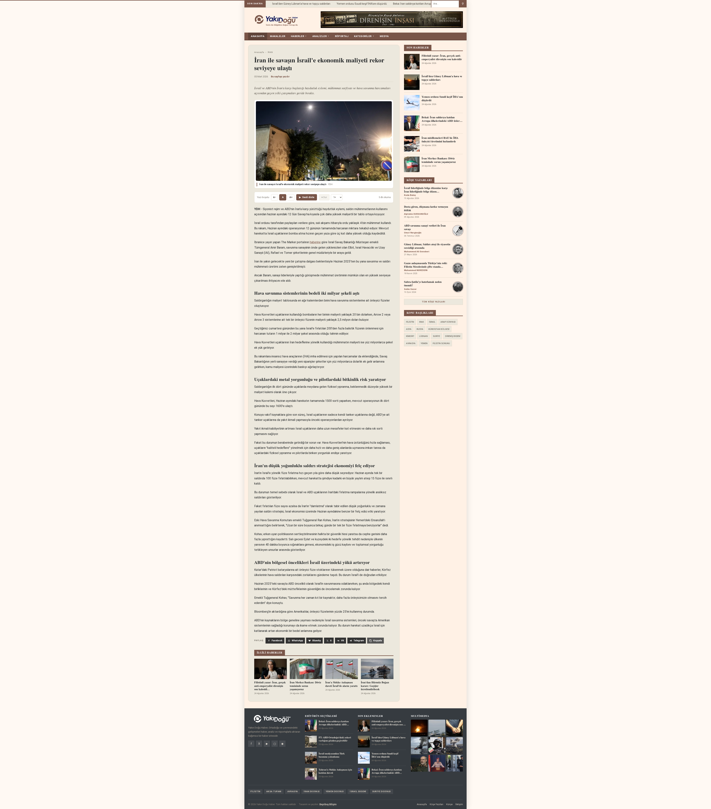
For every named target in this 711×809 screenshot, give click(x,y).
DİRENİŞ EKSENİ (452, 336)
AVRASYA (410, 343)
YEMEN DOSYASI (335, 791)
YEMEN (424, 343)
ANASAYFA (257, 36)
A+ (291, 197)
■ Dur (324, 197)
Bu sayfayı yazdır (280, 76)
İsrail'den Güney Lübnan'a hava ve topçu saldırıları (290, 3)
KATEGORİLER (364, 36)
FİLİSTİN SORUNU (441, 343)
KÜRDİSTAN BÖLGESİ (438, 329)
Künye (449, 804)
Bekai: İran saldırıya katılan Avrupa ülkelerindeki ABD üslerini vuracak (421, 3)
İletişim (459, 804)
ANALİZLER (320, 36)
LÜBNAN (423, 336)
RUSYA (420, 329)
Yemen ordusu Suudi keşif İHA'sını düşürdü (350, 3)
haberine (315, 242)
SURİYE (436, 336)
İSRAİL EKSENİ (358, 791)
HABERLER (299, 36)
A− (274, 197)
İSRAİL (432, 322)
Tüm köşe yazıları (433, 302)
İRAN (270, 52)
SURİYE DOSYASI (381, 791)
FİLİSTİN (410, 322)
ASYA (408, 329)
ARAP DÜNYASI (447, 322)
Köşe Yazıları (436, 804)
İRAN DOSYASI (312, 791)
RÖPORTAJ (341, 36)
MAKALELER (277, 36)
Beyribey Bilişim (327, 804)
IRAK (421, 322)
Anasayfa (259, 52)
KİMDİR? (410, 336)
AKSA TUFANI (273, 791)
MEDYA (384, 36)
